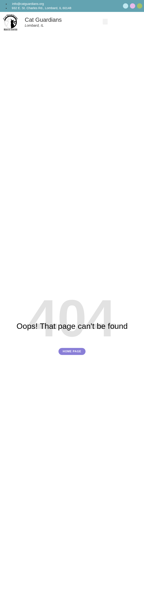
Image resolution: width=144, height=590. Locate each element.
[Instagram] (139, 6)
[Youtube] (132, 6)
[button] (105, 22)
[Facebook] (125, 6)
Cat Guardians (43, 19)
